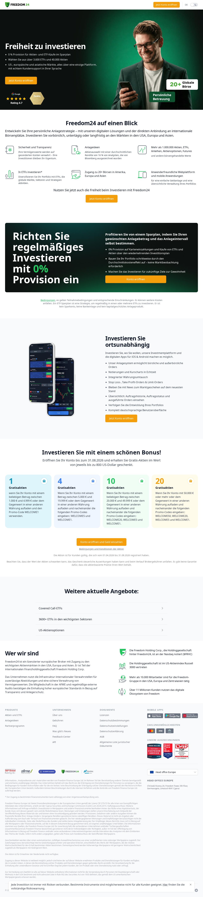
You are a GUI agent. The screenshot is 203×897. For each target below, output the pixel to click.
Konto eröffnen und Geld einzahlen (101, 542)
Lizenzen (104, 715)
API (54, 742)
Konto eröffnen (136, 279)
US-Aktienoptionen (51, 630)
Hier (165, 884)
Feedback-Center (61, 736)
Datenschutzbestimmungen (114, 720)
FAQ (54, 725)
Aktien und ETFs (13, 715)
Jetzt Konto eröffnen (166, 4)
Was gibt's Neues (61, 731)
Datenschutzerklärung (112, 731)
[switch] (194, 5)
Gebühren (57, 720)
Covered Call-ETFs (50, 608)
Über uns (57, 715)
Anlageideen (12, 720)
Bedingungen (48, 300)
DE (186, 4)
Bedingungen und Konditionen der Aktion (101, 548)
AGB (102, 736)
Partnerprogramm (14, 725)
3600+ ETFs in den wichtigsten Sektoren (65, 619)
